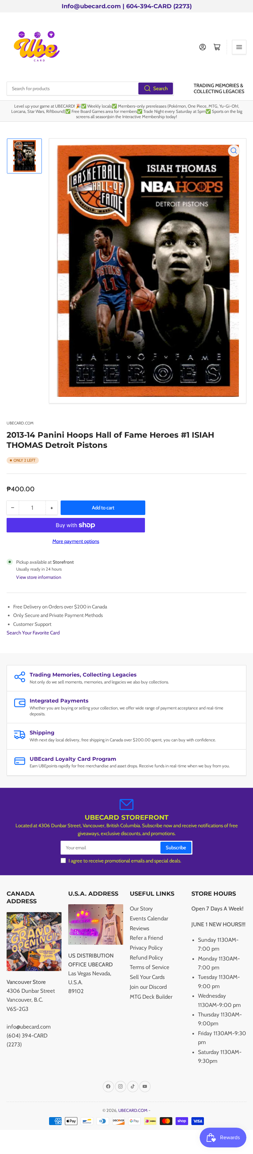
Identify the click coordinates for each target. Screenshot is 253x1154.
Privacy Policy (146, 947)
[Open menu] (239, 47)
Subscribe (176, 848)
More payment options (75, 541)
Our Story (141, 908)
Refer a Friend (146, 938)
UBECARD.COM (20, 423)
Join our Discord (148, 987)
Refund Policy (146, 957)
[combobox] (90, 88)
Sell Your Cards (147, 977)
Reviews (139, 928)
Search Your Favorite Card (33, 633)
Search (160, 88)
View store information (38, 577)
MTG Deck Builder (151, 996)
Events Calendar (149, 918)
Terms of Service (149, 967)
